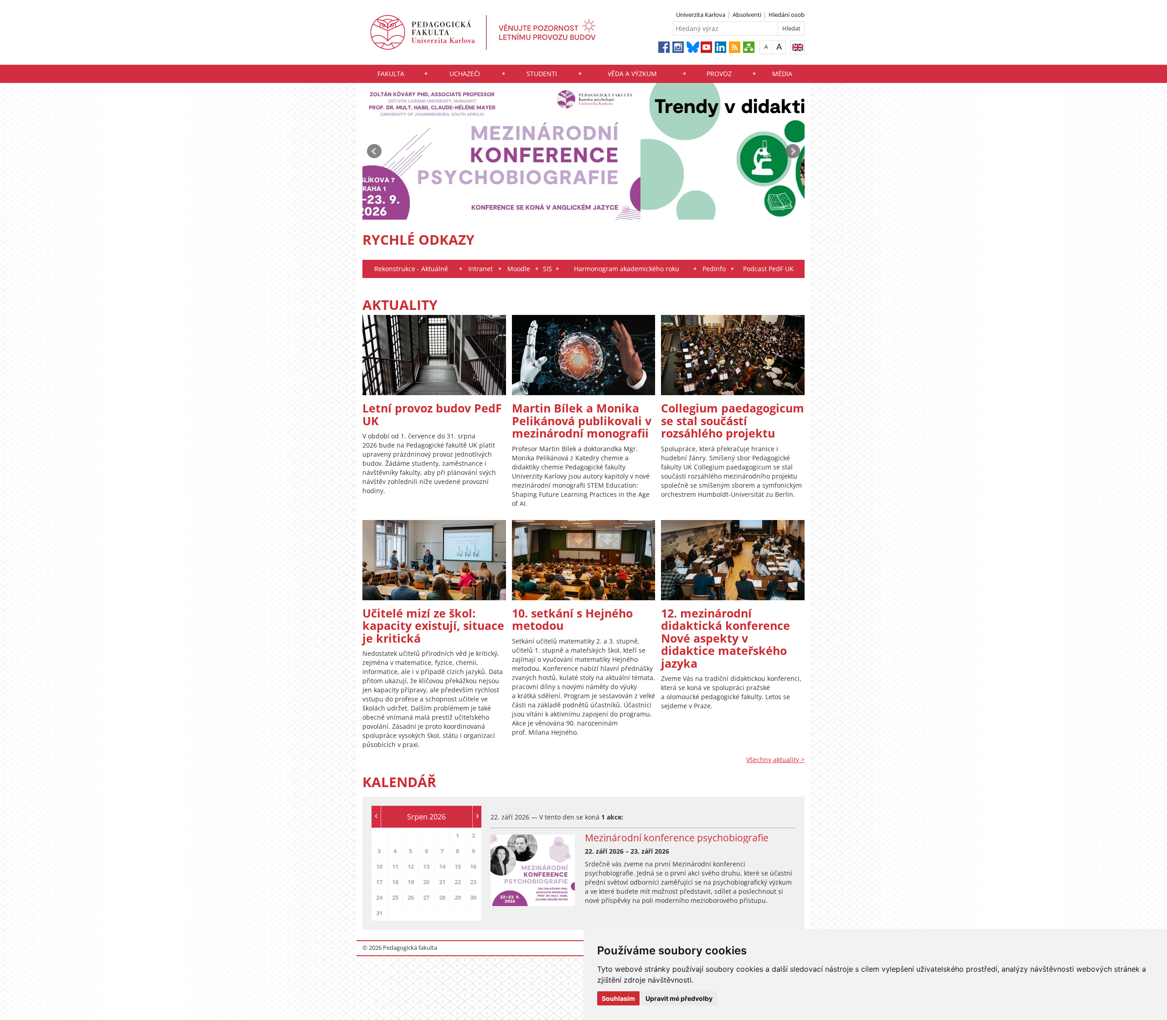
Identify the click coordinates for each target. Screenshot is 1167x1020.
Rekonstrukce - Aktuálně (411, 268)
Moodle (518, 268)
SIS (547, 268)
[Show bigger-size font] (779, 47)
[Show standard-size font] (766, 47)
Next (792, 151)
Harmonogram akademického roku (626, 268)
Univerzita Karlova (700, 14)
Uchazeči (464, 73)
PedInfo (714, 268)
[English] (797, 47)
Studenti (542, 73)
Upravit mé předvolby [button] (679, 998)
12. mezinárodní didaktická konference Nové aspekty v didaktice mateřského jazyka (725, 638)
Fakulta (390, 73)
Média (782, 73)
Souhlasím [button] (618, 998)
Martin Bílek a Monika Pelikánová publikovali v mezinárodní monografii (581, 420)
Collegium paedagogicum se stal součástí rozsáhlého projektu (732, 420)
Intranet (480, 268)
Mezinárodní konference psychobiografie (677, 837)
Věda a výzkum (632, 73)
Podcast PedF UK (768, 268)
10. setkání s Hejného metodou (572, 619)
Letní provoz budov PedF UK (432, 414)
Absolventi (747, 14)
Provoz (719, 73)
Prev (374, 151)
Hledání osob (787, 14)
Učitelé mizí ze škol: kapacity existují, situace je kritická (433, 625)
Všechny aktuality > (775, 759)
